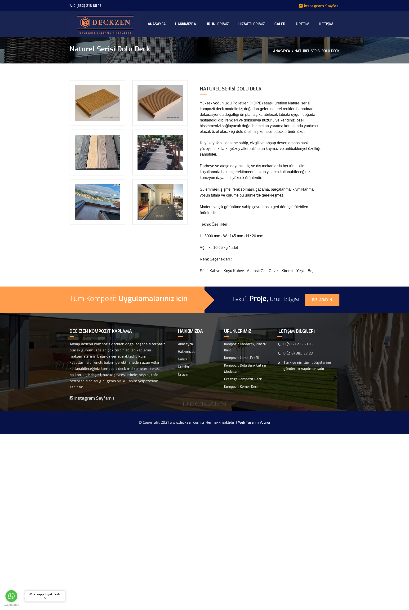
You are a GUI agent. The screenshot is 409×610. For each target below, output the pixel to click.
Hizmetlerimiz (251, 24)
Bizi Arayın (322, 299)
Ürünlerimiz (217, 24)
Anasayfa (157, 24)
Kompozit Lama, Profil (241, 358)
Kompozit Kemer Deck (241, 387)
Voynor (265, 422)
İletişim (326, 24)
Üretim (302, 24)
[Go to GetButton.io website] (11, 605)
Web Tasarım (248, 422)
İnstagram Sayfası (321, 6)
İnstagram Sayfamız (94, 398)
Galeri (280, 24)
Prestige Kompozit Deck (243, 379)
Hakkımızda (185, 24)
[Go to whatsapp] (11, 596)
